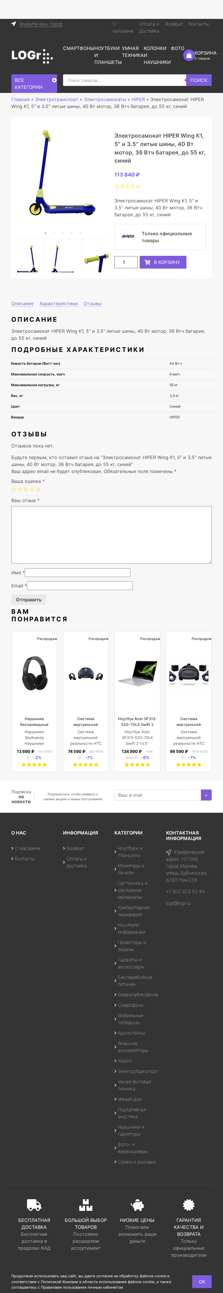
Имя (18, 573)
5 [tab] (80, 233)
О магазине (27, 848)
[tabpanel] (63, 173)
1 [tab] (45, 233)
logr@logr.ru (178, 903)
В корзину (167, 262)
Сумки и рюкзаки (137, 1162)
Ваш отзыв (25, 500)
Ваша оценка (28, 481)
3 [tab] (63, 233)
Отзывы (93, 303)
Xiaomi (125, 1061)
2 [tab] (54, 233)
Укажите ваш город (40, 24)
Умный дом (130, 1099)
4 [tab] (72, 233)
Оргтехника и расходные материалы (133, 890)
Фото (177, 48)
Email (19, 586)
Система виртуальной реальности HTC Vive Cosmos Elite (188, 743)
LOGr (26, 55)
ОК (202, 1282)
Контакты (199, 24)
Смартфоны (78, 48)
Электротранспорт (138, 1071)
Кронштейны (131, 1033)
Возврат (174, 24)
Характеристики (58, 303)
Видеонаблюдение (138, 994)
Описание (22, 303)
